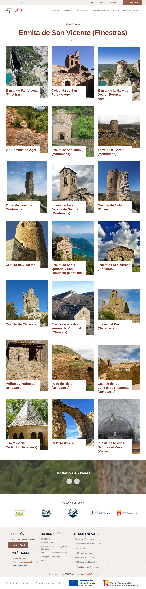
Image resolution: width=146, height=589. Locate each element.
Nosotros (100, 3)
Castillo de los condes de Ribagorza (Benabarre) (113, 387)
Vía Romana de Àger (21, 150)
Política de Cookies (83, 553)
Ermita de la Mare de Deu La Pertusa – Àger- (113, 94)
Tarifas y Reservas (80, 10)
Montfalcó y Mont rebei (131, 10)
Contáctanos (113, 3)
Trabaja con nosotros (50, 556)
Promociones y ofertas (100, 10)
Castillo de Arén (64, 443)
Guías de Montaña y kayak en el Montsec (55, 547)
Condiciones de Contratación (88, 543)
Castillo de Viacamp (20, 265)
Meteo (44, 560)
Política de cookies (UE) (85, 562)
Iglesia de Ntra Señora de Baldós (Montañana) (65, 209)
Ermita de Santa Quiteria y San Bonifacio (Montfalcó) (68, 269)
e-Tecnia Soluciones (92, 574)
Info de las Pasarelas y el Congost (56, 552)
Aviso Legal (80, 548)
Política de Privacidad (84, 557)
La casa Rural (55, 10)
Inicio (45, 10)
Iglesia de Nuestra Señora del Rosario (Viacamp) (112, 447)
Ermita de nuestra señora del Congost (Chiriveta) (66, 328)
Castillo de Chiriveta (21, 324)
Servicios (67, 10)
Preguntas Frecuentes (85, 539)
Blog (91, 3)
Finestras (116, 10)
